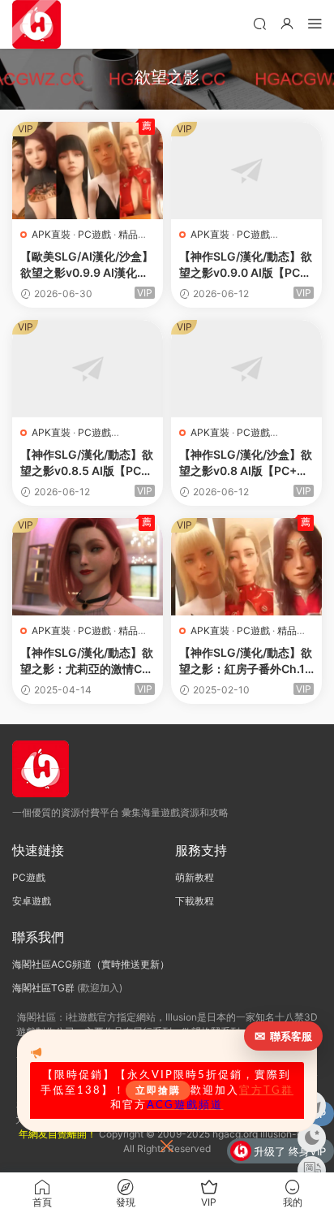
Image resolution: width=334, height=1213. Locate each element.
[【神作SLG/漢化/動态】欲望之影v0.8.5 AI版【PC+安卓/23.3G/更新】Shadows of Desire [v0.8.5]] (87, 368)
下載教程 (194, 901)
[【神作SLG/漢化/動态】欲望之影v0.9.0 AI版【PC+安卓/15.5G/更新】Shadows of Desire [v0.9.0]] (246, 170)
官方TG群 (266, 1090)
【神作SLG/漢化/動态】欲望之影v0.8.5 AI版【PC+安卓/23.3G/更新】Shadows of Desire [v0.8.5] (87, 463)
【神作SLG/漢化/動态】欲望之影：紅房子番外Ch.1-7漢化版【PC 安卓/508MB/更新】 (245, 661)
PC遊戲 (94, 234)
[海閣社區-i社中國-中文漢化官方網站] (36, 24)
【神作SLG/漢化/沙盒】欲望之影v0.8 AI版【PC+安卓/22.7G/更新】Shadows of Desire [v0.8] (245, 463)
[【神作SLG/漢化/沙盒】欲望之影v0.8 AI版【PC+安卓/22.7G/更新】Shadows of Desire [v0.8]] (246, 368)
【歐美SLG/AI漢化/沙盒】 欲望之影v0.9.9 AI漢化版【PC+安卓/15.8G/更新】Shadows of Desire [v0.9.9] (86, 265)
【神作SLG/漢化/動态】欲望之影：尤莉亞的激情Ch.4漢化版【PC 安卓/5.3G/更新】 (86, 661)
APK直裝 (51, 234)
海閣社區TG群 (43, 988)
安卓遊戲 (31, 901)
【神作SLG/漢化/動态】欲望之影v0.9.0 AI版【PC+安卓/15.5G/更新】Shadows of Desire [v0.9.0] (245, 265)
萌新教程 (194, 877)
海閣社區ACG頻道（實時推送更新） (90, 964)
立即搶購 (158, 1090)
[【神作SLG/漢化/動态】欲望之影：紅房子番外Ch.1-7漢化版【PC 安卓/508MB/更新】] (246, 566)
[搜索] (259, 23)
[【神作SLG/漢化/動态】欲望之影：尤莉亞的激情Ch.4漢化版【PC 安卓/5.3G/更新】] (87, 566)
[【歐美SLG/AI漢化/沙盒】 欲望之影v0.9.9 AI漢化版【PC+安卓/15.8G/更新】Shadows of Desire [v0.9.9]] (87, 170)
